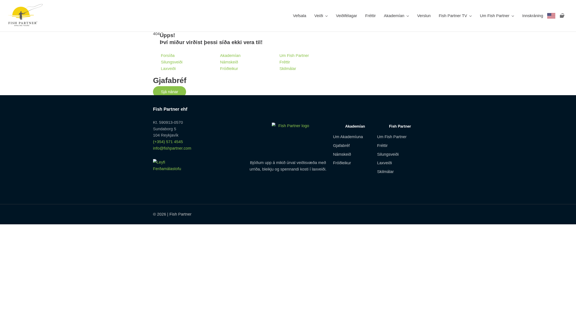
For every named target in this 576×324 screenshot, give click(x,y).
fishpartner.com (551, 15)
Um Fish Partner (494, 16)
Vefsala (299, 16)
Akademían (394, 16)
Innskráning (532, 16)
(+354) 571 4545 (168, 142)
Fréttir (370, 16)
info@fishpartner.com (172, 148)
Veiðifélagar (346, 16)
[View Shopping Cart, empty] (561, 16)
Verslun (424, 16)
